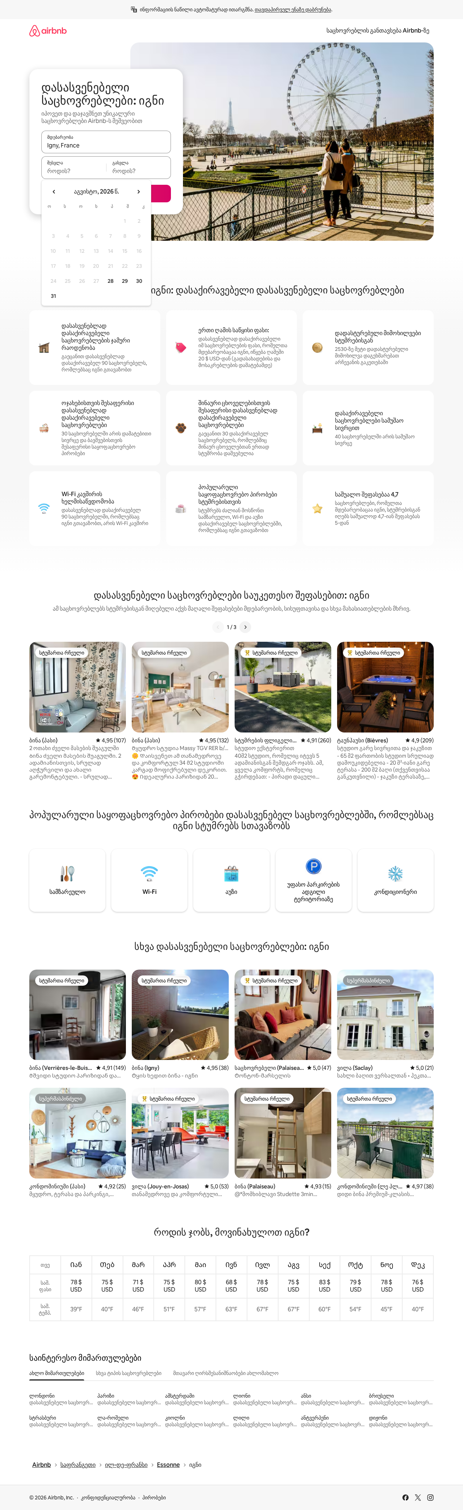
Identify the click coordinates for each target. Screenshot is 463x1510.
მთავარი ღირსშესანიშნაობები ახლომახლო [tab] (226, 1373)
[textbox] (73, 170)
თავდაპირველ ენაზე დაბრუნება (293, 9)
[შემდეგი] (245, 627)
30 (139, 281)
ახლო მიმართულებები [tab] (56, 1373)
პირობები (154, 1497)
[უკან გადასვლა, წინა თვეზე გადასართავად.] (54, 192)
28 (110, 281)
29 (125, 281)
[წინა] (218, 627)
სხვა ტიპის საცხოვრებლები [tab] (128, 1373)
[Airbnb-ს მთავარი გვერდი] (48, 30)
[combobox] (106, 145)
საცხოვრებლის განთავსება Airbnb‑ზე (377, 30)
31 (53, 296)
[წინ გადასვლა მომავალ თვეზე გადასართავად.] (138, 192)
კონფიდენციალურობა (108, 1497)
